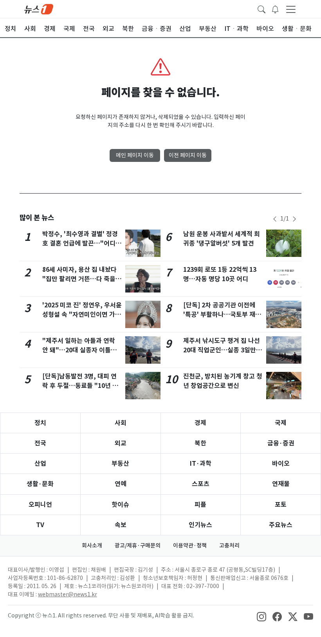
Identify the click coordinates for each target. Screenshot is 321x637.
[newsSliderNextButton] (294, 219)
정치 (40, 423)
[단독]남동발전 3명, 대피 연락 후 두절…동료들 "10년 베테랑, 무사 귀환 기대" (80, 385)
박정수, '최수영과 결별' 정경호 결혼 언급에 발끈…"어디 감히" (80, 243)
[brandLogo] (38, 9)
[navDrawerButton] (291, 9)
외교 (120, 443)
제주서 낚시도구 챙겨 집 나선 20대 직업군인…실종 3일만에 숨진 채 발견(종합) (222, 350)
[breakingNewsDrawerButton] (275, 8)
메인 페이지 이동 (135, 155)
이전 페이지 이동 (188, 155)
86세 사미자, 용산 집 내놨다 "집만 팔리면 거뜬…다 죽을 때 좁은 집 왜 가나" (79, 279)
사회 (120, 423)
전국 (40, 443)
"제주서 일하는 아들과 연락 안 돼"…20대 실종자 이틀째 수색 (79, 350)
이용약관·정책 (190, 545)
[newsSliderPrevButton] (274, 219)
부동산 (120, 463)
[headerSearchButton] (261, 8)
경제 (200, 423)
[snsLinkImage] (261, 616)
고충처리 (229, 545)
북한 (200, 443)
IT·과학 (200, 463)
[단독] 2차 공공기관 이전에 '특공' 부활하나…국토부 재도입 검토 (222, 314)
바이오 (281, 463)
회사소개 (92, 545)
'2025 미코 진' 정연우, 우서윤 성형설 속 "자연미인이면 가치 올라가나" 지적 (82, 314)
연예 (120, 484)
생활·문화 (40, 484)
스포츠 (200, 484)
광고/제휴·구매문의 (137, 545)
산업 (40, 463)
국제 (281, 423)
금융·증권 (280, 443)
